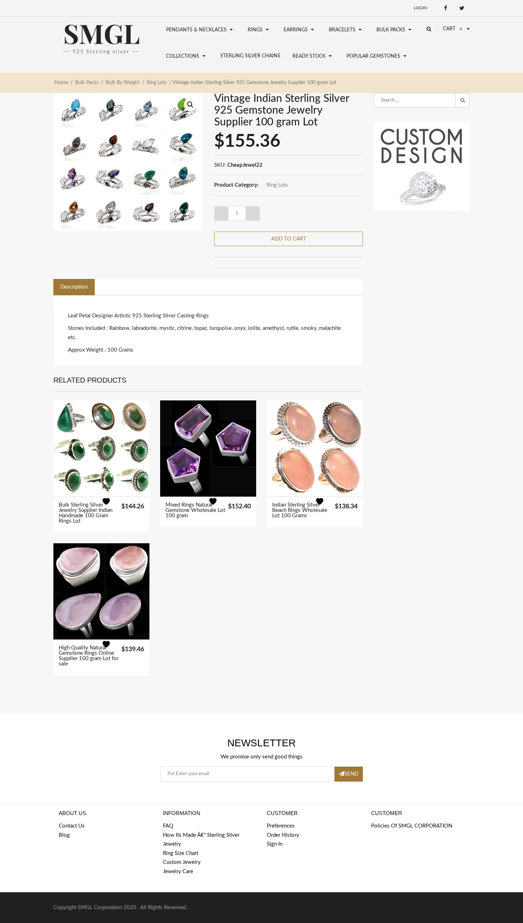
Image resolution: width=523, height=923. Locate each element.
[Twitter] (462, 8)
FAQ (168, 826)
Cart (449, 28)
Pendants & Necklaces (196, 29)
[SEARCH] (462, 100)
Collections (182, 56)
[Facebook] (446, 8)
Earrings (296, 29)
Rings (255, 29)
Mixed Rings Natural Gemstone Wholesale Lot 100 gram (195, 510)
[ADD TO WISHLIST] (110, 506)
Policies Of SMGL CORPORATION (411, 826)
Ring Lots (157, 82)
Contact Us (72, 826)
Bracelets (342, 29)
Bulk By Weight (122, 82)
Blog (64, 835)
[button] (190, 104)
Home (61, 82)
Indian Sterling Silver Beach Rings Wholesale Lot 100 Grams (299, 510)
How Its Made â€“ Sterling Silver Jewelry (201, 840)
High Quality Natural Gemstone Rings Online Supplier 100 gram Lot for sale (88, 656)
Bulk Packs (390, 29)
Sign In (274, 844)
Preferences (281, 826)
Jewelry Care (178, 871)
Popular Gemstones (373, 56)
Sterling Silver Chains (250, 55)
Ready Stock (309, 56)
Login (420, 8)
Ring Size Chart (180, 853)
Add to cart (288, 239)
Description (74, 287)
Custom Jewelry (182, 862)
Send (351, 774)
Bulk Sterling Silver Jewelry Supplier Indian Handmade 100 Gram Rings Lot (85, 513)
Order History (283, 835)
